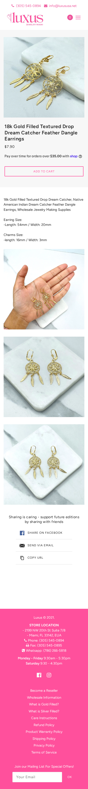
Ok (69, 777)
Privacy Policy (44, 745)
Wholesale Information (44, 698)
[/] (30, 19)
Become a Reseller (44, 691)
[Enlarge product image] (44, 77)
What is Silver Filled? (44, 711)
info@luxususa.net (63, 6)
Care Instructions (44, 718)
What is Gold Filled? (44, 704)
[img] (39, 675)
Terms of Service (44, 752)
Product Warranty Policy (44, 732)
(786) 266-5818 (54, 651)
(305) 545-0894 (28, 6)
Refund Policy (44, 725)
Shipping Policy (44, 739)
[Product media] (44, 289)
